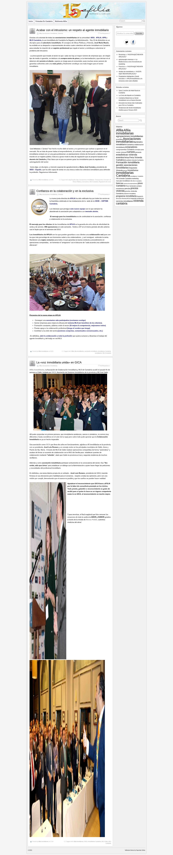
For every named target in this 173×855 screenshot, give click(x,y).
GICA (85, 841)
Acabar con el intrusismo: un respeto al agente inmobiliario (72, 30)
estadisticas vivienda (126, 154)
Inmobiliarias (133, 170)
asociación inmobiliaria (90, 351)
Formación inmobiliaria (127, 162)
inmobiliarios (98, 353)
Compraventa (99, 179)
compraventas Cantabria (125, 149)
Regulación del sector (105, 181)
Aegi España (72, 179)
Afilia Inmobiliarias (43, 179)
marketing (135, 178)
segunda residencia (137, 198)
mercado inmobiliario (123, 181)
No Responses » (105, 33)
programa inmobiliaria (126, 196)
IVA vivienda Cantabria (123, 178)
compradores (131, 147)
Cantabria (130, 144)
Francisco (122, 66)
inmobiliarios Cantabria (136, 176)
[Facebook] (133, 42)
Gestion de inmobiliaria (126, 71)
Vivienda (60, 33)
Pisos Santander (131, 186)
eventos (120, 157)
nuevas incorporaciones (130, 183)
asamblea (119, 139)
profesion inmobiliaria (130, 193)
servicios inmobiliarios (124, 201)
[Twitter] (126, 42)
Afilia (40, 33)
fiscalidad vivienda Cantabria (134, 160)
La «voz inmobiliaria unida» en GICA (59, 362)
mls (131, 181)
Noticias (119, 183)
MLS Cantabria (94, 181)
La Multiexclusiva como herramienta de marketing (130, 62)
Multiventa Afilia (61, 21)
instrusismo (85, 181)
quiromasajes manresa (126, 59)
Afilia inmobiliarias (78, 841)
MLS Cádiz (105, 841)
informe (125, 170)
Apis (77, 179)
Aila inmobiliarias (79, 351)
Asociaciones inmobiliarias (49, 33)
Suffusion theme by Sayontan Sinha (135, 850)
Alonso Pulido (91, 520)
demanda (138, 152)
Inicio (31, 21)
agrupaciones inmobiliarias (129, 136)
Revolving (122, 54)
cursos (131, 151)
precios (127, 188)
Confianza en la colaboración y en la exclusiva (64, 190)
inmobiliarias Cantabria (104, 351)
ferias (127, 157)
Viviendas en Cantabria (43, 21)
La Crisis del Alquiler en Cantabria (130, 95)
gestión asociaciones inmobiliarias (126, 166)
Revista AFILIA (126, 198)
